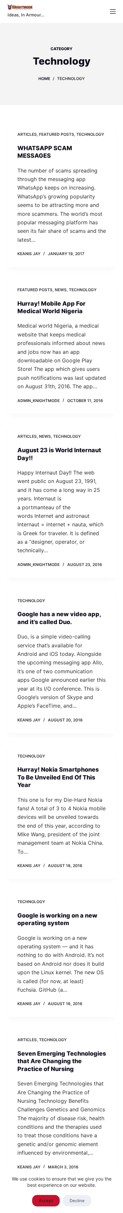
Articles (27, 134)
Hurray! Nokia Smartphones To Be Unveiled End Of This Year (58, 777)
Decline (77, 1200)
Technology (90, 134)
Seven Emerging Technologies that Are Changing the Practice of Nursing (61, 1061)
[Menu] (113, 11)
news (61, 289)
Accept (46, 1200)
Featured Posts (56, 134)
